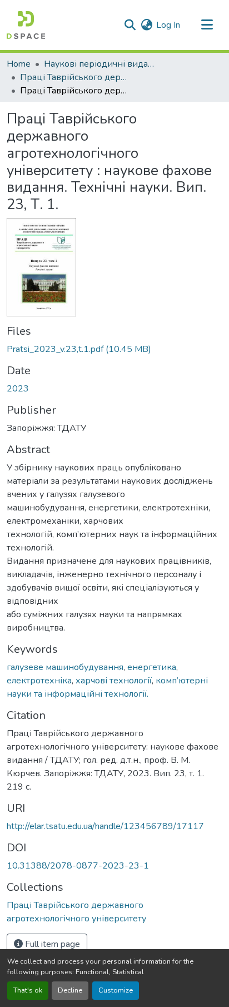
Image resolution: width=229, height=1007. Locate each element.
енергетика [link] (151, 667)
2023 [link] (18, 389)
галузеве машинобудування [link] (65, 667)
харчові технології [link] (114, 680)
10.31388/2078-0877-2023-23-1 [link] (78, 866)
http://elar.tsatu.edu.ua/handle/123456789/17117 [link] (105, 826)
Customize (115, 990)
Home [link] (19, 64)
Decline (70, 990)
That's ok (27, 990)
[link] (114, 349)
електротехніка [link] (39, 680)
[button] (26, 25)
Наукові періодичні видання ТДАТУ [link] (99, 64)
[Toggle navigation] (206, 25)
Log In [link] (168, 25)
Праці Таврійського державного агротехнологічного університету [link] (75, 77)
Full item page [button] (51, 944)
